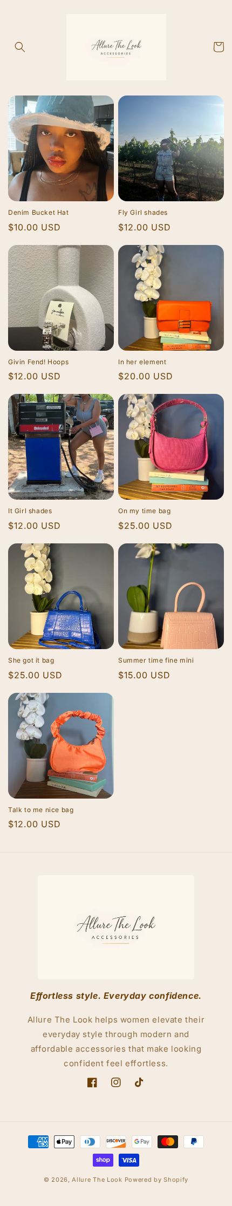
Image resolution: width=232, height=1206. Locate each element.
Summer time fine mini (156, 660)
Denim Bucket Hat (38, 212)
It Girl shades (30, 511)
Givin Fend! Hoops (38, 362)
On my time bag (144, 511)
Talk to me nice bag (40, 810)
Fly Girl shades (143, 212)
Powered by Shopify (157, 1179)
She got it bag (31, 660)
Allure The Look (97, 1179)
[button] (20, 47)
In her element (142, 362)
